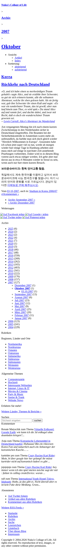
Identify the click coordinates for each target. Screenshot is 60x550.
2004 (10, 327)
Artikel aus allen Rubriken (22, 499)
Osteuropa (13, 353)
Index (18, 60)
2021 (10, 240)
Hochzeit (13, 382)
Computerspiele (16, 379)
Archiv (6, 18)
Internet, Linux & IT (19, 388)
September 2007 (23, 294)
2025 (10, 228)
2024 (10, 231)
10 (11, 191)
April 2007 (20, 309)
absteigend (20, 66)
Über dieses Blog (17, 531)
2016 (10, 255)
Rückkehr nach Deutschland (25, 84)
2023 (10, 234)
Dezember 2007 (23, 285)
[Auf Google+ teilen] (36, 214)
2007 (5, 31)
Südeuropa (13, 359)
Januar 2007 (21, 318)
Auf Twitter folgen (18, 496)
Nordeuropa (14, 347)
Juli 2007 (19, 300)
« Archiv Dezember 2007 (21, 202)
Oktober (11, 46)
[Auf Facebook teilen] (12, 214)
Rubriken (13, 516)
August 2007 (21, 297)
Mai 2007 (20, 306)
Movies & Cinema (17, 391)
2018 (10, 249)
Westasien (13, 365)
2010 (10, 273)
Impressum (14, 534)
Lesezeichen (14, 525)
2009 (10, 276)
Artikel (18, 57)
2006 (10, 321)
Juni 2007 (20, 303)
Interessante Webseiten (20, 385)
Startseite (13, 513)
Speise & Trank (16, 397)
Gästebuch (13, 528)
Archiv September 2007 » (21, 199)
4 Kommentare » (10, 194)
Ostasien (12, 350)
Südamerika (14, 356)
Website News (15, 400)
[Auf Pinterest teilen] (33, 217)
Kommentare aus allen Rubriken (25, 502)
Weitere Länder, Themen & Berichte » (21, 411)
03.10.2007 (27, 291)
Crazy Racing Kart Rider (41, 455)
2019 (10, 246)
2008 (10, 279)
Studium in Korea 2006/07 (43, 191)
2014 (10, 261)
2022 (10, 237)
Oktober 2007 (22, 288)
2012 (10, 267)
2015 (10, 258)
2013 (10, 264)
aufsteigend (21, 69)
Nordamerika (15, 344)
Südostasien (14, 362)
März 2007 (20, 312)
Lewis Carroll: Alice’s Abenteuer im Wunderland (29, 121)
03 (8, 191)
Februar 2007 (22, 315)
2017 (10, 252)
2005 (10, 324)
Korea (6, 77)
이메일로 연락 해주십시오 (22, 185)
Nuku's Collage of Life (14, 4)
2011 (10, 270)
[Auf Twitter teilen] (11, 217)
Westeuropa (14, 368)
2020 (10, 243)
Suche (11, 522)
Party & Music (15, 394)
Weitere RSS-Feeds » (12, 507)
